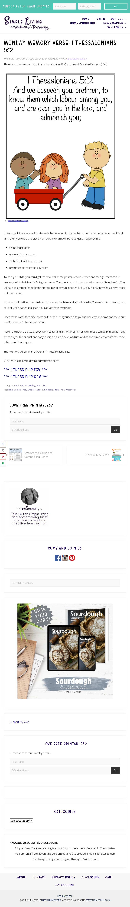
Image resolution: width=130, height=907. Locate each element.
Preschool (70, 389)
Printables (42, 385)
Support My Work (20, 722)
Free (24, 389)
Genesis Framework (50, 900)
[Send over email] (3, 463)
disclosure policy (77, 58)
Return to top (65, 896)
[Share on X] (3, 450)
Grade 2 (41, 389)
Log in (107, 900)
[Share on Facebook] (3, 444)
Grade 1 (31, 389)
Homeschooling (28, 385)
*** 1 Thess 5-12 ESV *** (25, 370)
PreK (62, 389)
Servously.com (94, 900)
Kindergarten (52, 389)
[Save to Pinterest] (3, 456)
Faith (16, 385)
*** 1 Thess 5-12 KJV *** (26, 377)
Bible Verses (14, 389)
